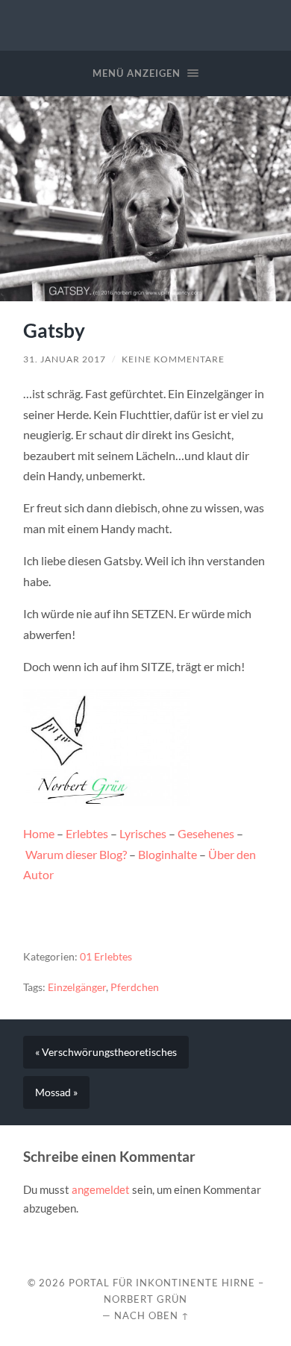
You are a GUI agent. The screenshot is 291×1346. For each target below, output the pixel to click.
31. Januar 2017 (64, 359)
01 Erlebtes (106, 957)
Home (38, 833)
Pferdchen (134, 987)
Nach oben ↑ (152, 1315)
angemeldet (101, 1189)
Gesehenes (206, 833)
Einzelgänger (77, 987)
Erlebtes (87, 833)
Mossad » (56, 1092)
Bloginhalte (167, 854)
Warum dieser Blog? (76, 854)
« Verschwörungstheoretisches (106, 1052)
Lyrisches (142, 833)
